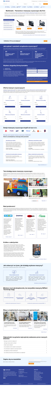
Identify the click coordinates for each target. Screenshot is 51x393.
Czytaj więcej (15, 328)
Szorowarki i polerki (41, 114)
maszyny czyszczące (18, 12)
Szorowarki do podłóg (24, 6)
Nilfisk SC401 (39, 26)
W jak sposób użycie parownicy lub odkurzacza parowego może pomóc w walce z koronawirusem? (40, 323)
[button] (10, 102)
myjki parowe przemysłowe (34, 12)
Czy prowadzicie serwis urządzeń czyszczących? (12, 346)
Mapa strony (19, 383)
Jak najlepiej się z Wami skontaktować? (11, 350)
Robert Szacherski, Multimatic (36, 257)
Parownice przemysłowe (14, 6)
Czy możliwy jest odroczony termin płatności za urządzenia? (14, 352)
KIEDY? (5, 102)
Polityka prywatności (30, 383)
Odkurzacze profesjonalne (30, 6)
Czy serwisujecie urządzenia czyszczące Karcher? (13, 348)
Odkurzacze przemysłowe (37, 6)
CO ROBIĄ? (5, 104)
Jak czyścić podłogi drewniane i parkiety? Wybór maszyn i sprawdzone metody (25, 323)
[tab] (8, 20)
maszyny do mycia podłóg (21, 89)
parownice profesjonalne (25, 12)
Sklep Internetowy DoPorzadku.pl (41, 383)
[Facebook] (4, 377)
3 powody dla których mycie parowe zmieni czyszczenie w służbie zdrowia (9, 323)
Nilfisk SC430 (28, 26)
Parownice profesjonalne (8, 6)
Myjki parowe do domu (19, 6)
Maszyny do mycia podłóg (41, 100)
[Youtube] (3, 377)
